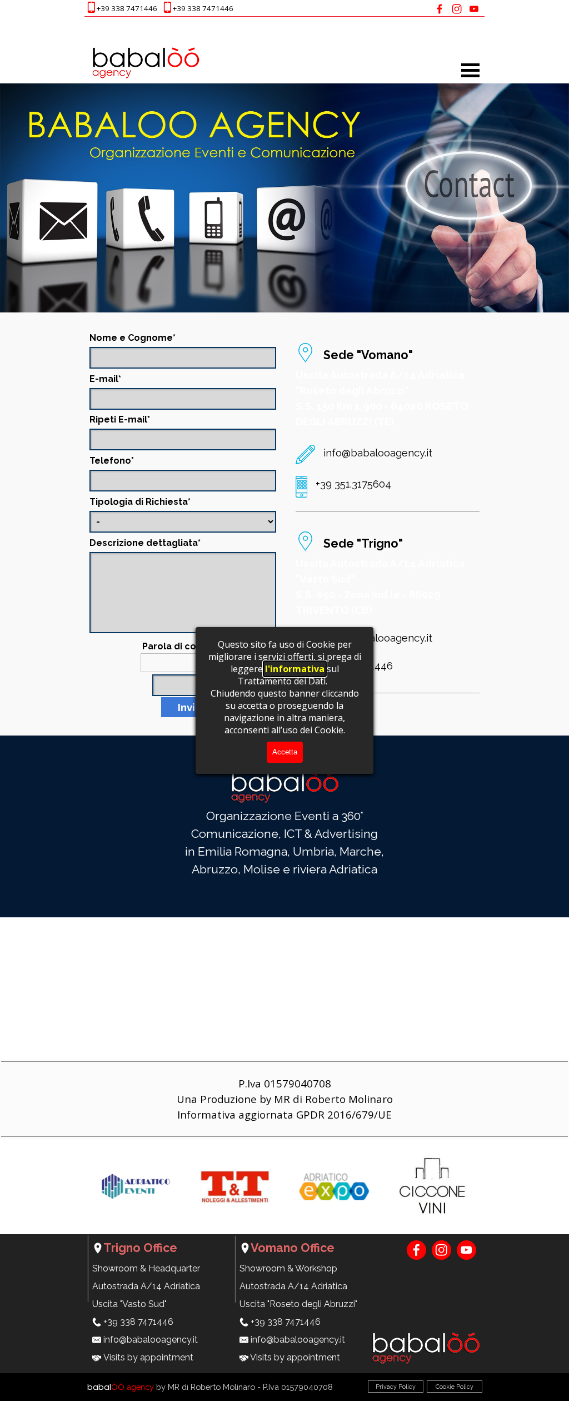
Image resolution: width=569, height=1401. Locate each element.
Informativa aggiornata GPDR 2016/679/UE (284, 1114)
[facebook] (439, 9)
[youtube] (474, 9)
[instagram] (456, 9)
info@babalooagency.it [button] (377, 452)
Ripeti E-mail (119, 419)
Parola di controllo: (185, 646)
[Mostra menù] (470, 70)
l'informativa (295, 669)
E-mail (105, 379)
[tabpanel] (174, 8)
